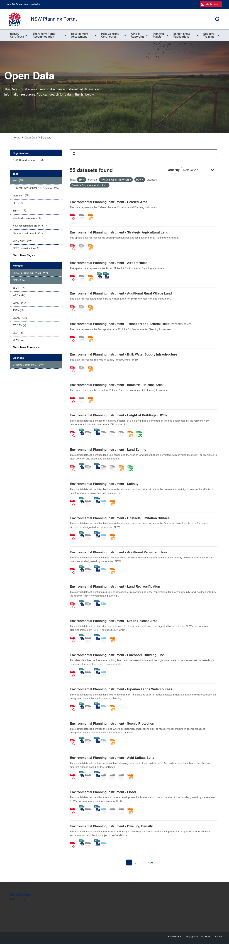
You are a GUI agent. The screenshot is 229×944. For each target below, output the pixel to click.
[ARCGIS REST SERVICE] (83, 213)
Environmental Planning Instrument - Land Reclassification (115, 586)
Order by (174, 170)
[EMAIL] (122, 430)
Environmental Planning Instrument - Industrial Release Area (116, 384)
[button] (18, 35)
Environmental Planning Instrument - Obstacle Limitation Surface (120, 518)
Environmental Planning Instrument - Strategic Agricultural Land (119, 232)
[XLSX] (140, 430)
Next (150, 862)
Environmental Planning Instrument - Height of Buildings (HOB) (118, 415)
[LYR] (105, 464)
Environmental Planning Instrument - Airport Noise (108, 262)
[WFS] (106, 274)
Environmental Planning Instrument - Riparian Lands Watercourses (121, 689)
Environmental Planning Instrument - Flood (103, 792)
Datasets (46, 137)
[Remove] (84, 179)
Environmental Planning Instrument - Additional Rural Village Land (121, 293)
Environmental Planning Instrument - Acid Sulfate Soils (112, 757)
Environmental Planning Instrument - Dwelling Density (111, 826)
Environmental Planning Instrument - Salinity (104, 483)
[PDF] (74, 213)
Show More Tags (23, 255)
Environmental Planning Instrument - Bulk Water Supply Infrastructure (123, 354)
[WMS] (99, 274)
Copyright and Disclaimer (197, 936)
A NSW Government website (23, 4)
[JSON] (92, 213)
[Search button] (74, 153)
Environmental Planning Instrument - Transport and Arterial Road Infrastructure (130, 323)
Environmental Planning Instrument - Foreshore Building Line (117, 655)
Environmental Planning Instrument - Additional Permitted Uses (118, 552)
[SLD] (113, 430)
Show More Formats (25, 347)
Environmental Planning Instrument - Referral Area (108, 201)
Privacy (218, 936)
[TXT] (105, 499)
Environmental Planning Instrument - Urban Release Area (113, 620)
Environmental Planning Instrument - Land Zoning (108, 449)
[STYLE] (105, 430)
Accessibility (174, 936)
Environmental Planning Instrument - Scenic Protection (112, 723)
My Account (213, 4)
